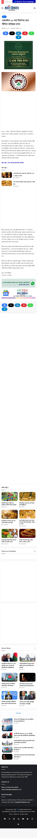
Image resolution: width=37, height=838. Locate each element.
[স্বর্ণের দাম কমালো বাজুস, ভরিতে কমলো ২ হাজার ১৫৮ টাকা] (27, 533)
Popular (18, 713)
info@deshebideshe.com (22, 802)
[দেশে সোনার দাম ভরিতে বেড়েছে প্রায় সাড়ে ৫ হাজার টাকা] (7, 183)
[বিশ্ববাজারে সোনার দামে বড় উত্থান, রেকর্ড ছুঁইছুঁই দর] (27, 496)
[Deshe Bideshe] (12, 8)
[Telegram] (18, 37)
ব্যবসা (4, 17)
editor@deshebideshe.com (13, 789)
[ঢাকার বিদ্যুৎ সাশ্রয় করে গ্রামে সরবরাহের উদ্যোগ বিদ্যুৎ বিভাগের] (27, 677)
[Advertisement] (18, 112)
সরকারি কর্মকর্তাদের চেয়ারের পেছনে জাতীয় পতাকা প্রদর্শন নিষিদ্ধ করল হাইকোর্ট (27, 665)
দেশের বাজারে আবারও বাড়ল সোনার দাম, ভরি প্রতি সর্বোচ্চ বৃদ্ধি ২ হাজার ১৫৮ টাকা (27, 522)
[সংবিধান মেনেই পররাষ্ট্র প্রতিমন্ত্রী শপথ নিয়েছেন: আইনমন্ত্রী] (27, 695)
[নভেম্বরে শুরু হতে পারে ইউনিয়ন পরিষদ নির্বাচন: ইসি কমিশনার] (9, 677)
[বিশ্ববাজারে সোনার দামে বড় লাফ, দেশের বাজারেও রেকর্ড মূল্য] (10, 514)
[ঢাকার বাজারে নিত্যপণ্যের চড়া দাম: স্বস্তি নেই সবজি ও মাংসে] (10, 533)
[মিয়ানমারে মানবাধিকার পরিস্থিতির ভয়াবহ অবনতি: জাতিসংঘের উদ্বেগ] (9, 695)
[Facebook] (5, 33)
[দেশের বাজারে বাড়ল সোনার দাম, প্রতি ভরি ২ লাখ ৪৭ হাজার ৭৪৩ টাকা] (7, 175)
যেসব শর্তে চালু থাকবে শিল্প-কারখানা (16, 162)
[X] (12, 33)
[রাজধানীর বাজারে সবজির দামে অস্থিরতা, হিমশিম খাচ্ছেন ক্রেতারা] (10, 496)
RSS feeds (11, 802)
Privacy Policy (22, 800)
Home (11, 814)
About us (4, 800)
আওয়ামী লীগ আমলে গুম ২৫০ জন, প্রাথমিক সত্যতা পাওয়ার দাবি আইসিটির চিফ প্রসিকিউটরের (9, 665)
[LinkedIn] (18, 33)
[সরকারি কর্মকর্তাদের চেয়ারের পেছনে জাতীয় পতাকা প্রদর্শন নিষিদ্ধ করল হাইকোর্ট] (27, 657)
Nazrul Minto (14, 787)
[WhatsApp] (31, 33)
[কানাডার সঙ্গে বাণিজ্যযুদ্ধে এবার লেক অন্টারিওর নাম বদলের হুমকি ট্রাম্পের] (7, 724)
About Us (16, 814)
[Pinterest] (25, 33)
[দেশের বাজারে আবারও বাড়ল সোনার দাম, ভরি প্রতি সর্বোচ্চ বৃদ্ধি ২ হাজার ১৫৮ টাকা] (27, 514)
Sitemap (4, 802)
